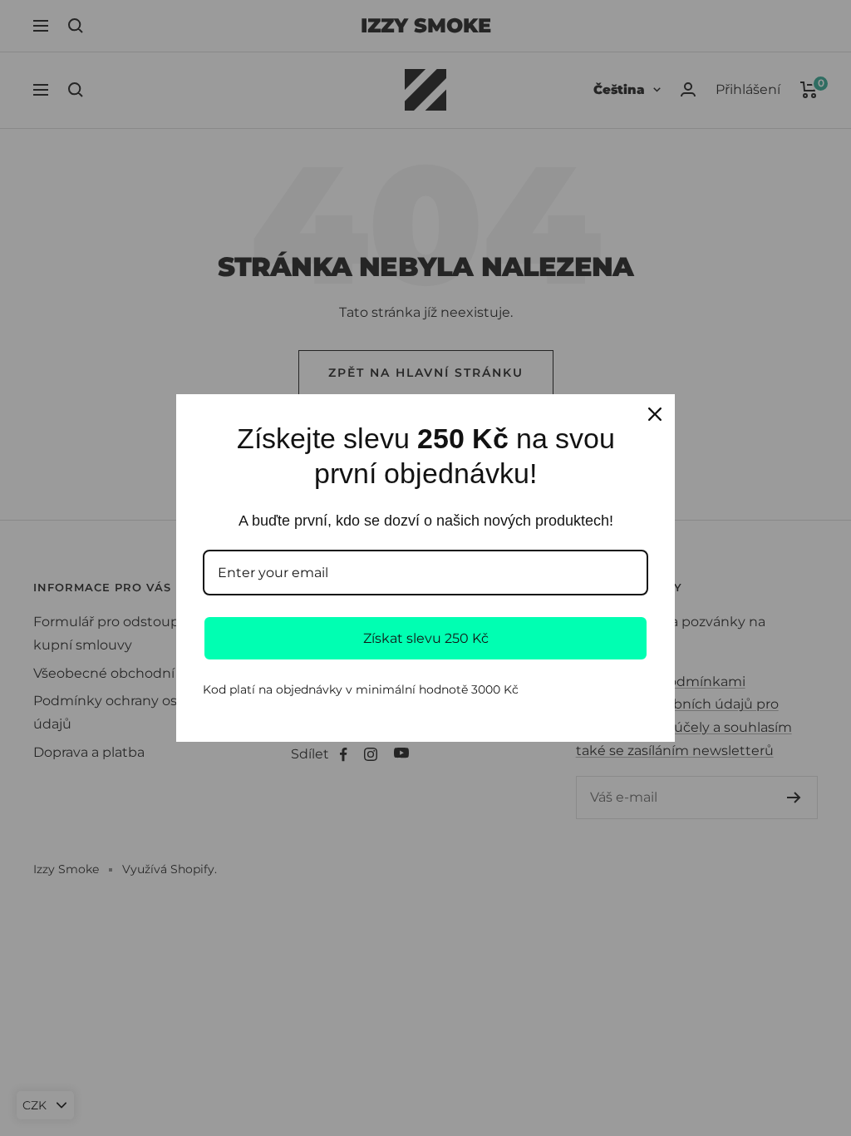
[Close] (655, 414)
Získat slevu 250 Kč (426, 638)
